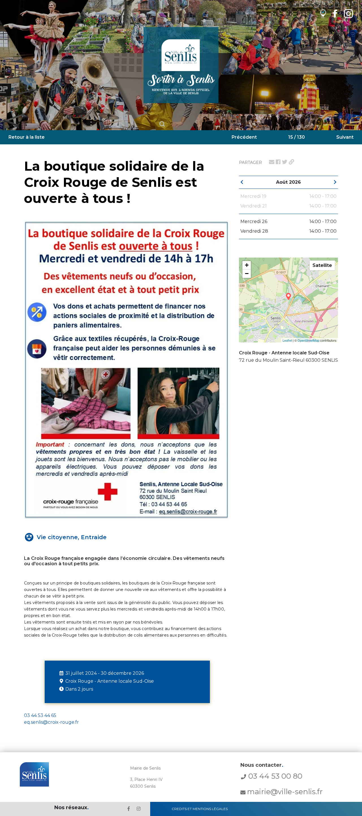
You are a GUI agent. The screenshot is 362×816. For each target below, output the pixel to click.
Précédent (244, 137)
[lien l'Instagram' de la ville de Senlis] (139, 808)
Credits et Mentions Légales (200, 809)
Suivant (345, 137)
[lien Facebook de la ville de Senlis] (335, 13)
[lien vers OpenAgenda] (323, 13)
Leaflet (287, 340)
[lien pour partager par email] (271, 162)
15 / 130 (296, 137)
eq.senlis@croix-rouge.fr (51, 722)
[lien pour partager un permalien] (291, 162)
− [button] (247, 273)
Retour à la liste (26, 137)
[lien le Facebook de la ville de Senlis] (129, 808)
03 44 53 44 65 (40, 715)
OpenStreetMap (308, 340)
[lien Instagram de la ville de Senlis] (348, 13)
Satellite (322, 265)
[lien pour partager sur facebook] (278, 162)
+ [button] (247, 265)
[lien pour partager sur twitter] (284, 162)
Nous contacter (261, 765)
